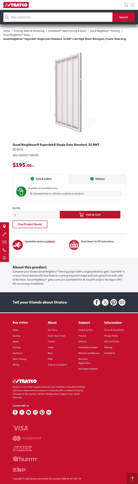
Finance (82, 335)
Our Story (52, 329)
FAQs (50, 358)
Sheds (16, 341)
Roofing (16, 335)
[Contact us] (4, 242)
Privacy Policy (111, 335)
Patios (16, 329)
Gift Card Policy (111, 341)
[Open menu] (132, 5)
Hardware (17, 353)
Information (113, 322)
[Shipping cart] (126, 5)
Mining (16, 364)
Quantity (16, 208)
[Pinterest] (113, 302)
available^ (50, 241)
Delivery (82, 341)
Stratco (18, 149)
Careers (51, 341)
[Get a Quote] (4, 234)
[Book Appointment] (4, 258)
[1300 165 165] (4, 250)
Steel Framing (19, 358)
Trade (51, 347)
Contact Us (109, 353)
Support (84, 322)
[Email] (122, 302)
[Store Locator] (4, 226)
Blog (50, 353)
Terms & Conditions (114, 329)
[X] (105, 302)
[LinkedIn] (48, 412)
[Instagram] (35, 412)
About (52, 322)
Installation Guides (87, 347)
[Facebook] (96, 302)
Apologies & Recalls (88, 368)
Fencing (16, 347)
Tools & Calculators (57, 364)
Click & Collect (85, 329)
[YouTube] (28, 412)
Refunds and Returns (88, 353)
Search (123, 17)
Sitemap (108, 347)
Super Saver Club (56, 335)
